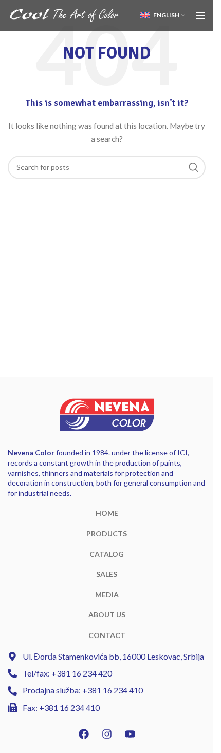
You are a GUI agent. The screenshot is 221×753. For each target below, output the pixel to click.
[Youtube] (130, 734)
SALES (106, 574)
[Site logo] (64, 14)
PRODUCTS (106, 533)
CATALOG (106, 554)
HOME (107, 513)
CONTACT (106, 635)
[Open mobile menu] (200, 15)
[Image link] (106, 414)
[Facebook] (83, 734)
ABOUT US (106, 614)
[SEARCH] (194, 167)
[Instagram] (107, 734)
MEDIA (107, 594)
